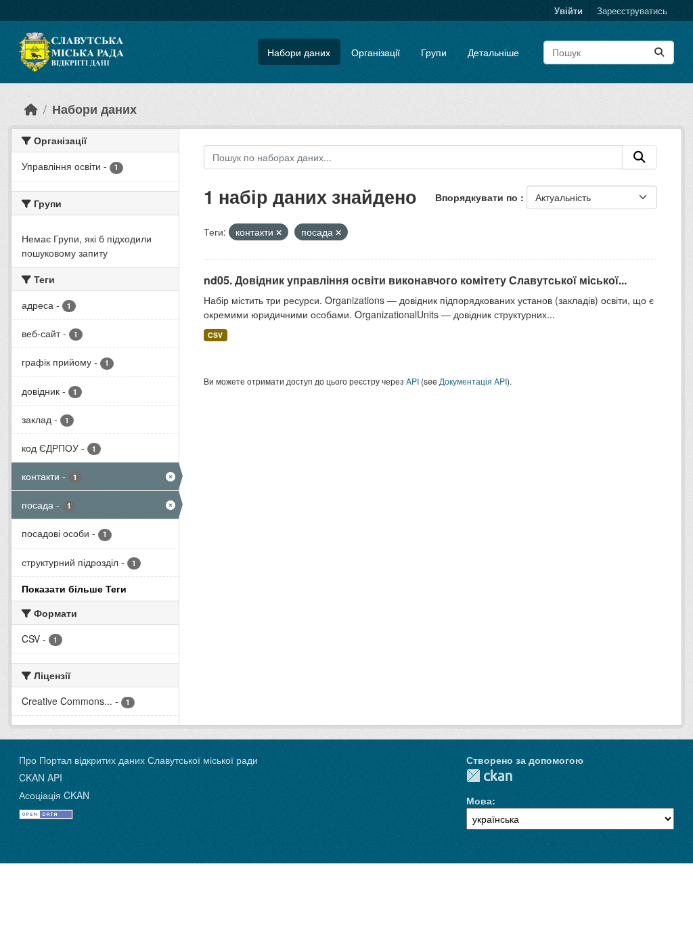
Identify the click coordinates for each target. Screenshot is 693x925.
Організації (375, 52)
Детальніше (493, 52)
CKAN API (40, 777)
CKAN (489, 776)
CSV (215, 335)
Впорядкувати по (477, 197)
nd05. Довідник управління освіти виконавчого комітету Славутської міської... (415, 280)
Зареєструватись (632, 10)
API (412, 381)
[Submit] (659, 52)
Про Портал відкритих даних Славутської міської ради (138, 760)
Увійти (568, 10)
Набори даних (298, 52)
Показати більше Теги (74, 588)
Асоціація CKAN (54, 795)
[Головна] (31, 108)
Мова (479, 800)
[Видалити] (279, 232)
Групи (434, 52)
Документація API (473, 381)
